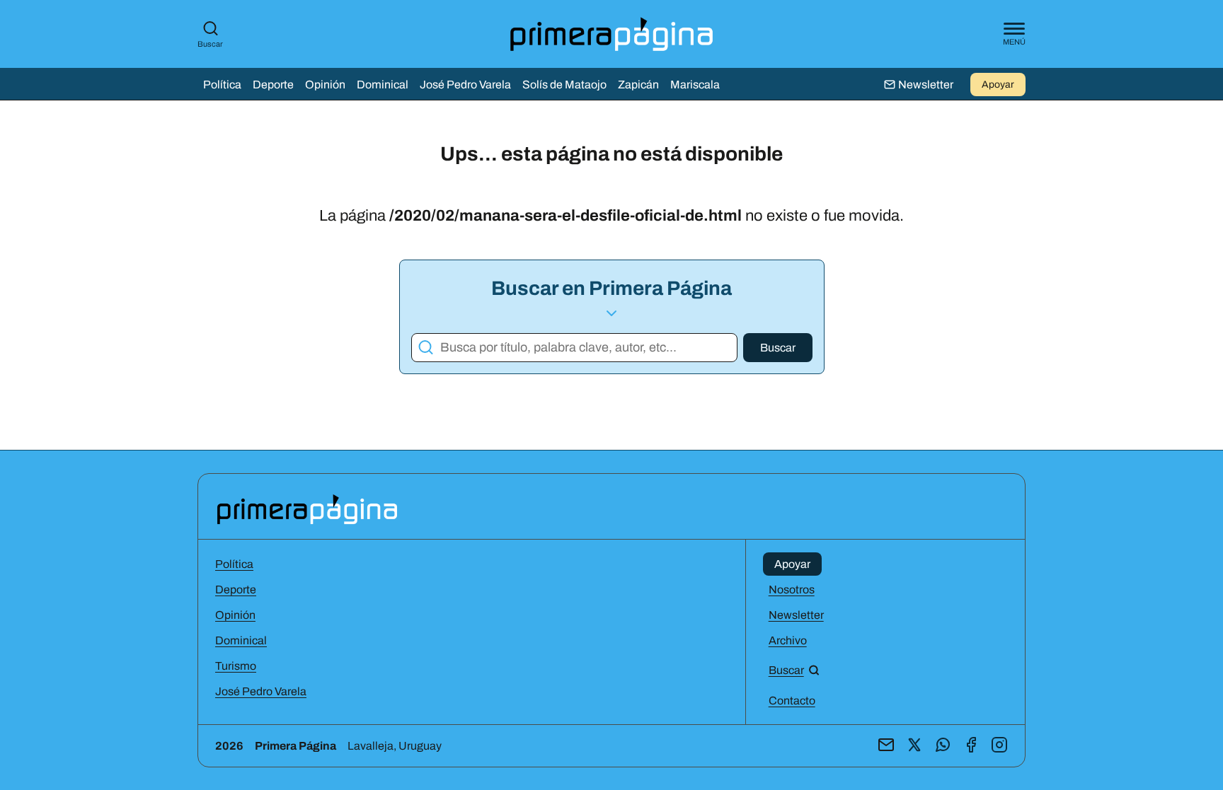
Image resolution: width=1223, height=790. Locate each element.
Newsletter (796, 615)
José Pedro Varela (465, 85)
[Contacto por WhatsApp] (942, 745)
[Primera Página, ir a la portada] (307, 508)
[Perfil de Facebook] (971, 745)
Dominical (382, 85)
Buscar (210, 44)
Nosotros (792, 589)
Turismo (235, 666)
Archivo (788, 640)
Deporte (273, 85)
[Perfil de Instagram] (999, 745)
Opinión (325, 85)
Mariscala (695, 85)
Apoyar (998, 84)
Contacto (792, 701)
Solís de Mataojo (564, 85)
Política (222, 85)
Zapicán (638, 85)
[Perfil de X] (914, 745)
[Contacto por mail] (886, 745)
